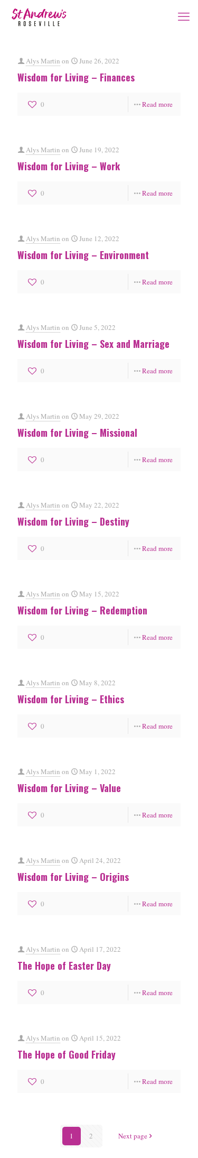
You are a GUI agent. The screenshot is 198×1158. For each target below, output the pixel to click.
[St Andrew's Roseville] (39, 16)
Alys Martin (43, 61)
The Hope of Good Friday (66, 1054)
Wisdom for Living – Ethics (70, 699)
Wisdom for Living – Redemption (82, 610)
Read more (157, 104)
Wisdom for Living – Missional (77, 432)
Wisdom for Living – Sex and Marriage (93, 344)
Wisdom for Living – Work (68, 166)
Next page (132, 1136)
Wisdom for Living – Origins (73, 877)
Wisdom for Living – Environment (83, 255)
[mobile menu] (184, 16)
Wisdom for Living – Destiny (73, 521)
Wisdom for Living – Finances (76, 77)
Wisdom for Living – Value (69, 788)
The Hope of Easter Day (64, 965)
